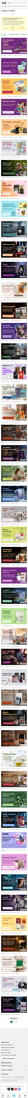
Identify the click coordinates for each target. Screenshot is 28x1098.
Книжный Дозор (5, 1050)
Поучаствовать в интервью (8, 1055)
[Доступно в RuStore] (19, 1089)
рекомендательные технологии (9, 1080)
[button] (14, 1066)
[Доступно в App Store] (9, 1089)
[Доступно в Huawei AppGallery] (15, 1089)
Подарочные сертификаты (8, 1047)
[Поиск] (14, 1095)
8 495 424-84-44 (6, 1063)
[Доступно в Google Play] (12, 1089)
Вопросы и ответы (5, 1052)
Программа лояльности (7, 1045)
